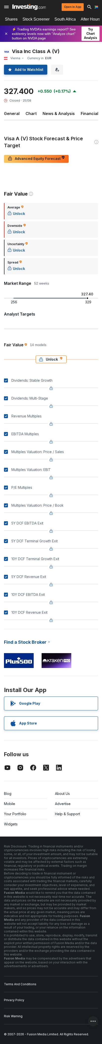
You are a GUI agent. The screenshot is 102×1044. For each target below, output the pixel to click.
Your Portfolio (15, 814)
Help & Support (67, 814)
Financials (91, 113)
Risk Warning (13, 1016)
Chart (31, 113)
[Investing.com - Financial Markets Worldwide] (29, 7)
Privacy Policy (14, 1000)
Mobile (9, 804)
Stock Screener (36, 19)
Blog (7, 793)
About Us (62, 793)
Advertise (63, 804)
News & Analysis (59, 113)
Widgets (11, 824)
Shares (11, 19)
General (12, 113)
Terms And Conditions (20, 984)
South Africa (65, 19)
